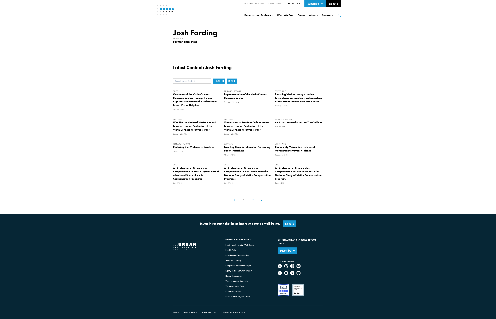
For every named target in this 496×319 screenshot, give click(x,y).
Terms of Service (190, 312)
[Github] (298, 274)
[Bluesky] (286, 267)
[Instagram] (298, 267)
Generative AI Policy (209, 312)
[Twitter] (292, 274)
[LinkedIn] (280, 267)
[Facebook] (280, 274)
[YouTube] (286, 274)
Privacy (176, 312)
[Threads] (292, 267)
